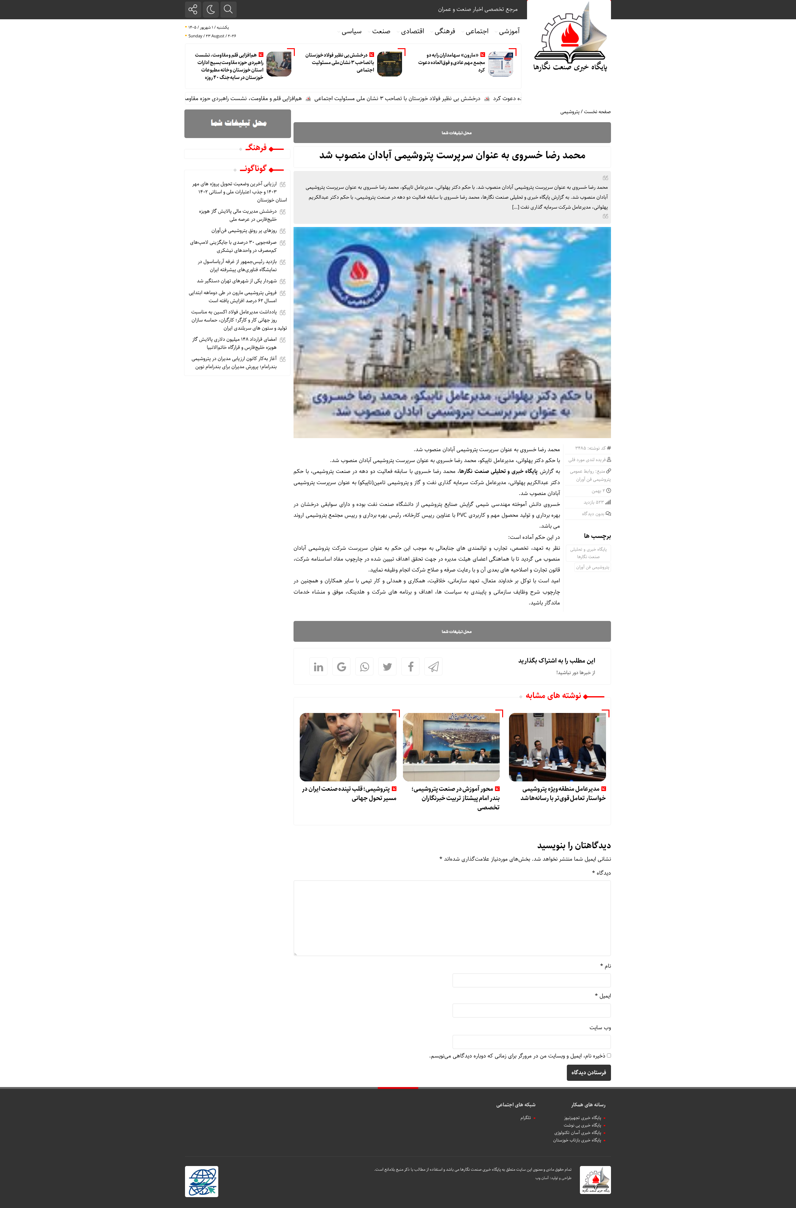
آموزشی (509, 31)
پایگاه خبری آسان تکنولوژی (577, 1132)
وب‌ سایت (600, 1027)
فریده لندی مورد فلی (587, 460)
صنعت (381, 31)
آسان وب (542, 1178)
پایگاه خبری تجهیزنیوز (582, 1118)
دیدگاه (601, 873)
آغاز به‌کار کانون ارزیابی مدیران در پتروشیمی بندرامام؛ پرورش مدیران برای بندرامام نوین (234, 362)
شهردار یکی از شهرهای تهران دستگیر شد (237, 281)
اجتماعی (477, 31)
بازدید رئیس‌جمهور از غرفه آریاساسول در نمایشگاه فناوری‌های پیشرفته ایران (237, 265)
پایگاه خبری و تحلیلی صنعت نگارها (588, 553)
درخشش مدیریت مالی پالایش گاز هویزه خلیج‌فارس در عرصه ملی (238, 215)
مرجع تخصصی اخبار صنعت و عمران (478, 9)
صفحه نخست (597, 112)
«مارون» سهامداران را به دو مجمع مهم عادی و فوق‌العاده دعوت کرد (451, 62)
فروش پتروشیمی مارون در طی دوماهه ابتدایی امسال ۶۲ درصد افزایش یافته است (233, 297)
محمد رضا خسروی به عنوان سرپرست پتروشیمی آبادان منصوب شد (452, 155)
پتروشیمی (570, 112)
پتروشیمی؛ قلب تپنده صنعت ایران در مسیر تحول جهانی (349, 794)
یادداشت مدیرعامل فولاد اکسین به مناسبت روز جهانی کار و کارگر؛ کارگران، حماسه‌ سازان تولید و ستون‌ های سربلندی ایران (239, 320)
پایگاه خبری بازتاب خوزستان (577, 1140)
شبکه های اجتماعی (515, 1105)
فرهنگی (445, 31)
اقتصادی (412, 31)
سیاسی (352, 31)
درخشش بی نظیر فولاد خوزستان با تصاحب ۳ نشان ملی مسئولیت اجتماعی (339, 62)
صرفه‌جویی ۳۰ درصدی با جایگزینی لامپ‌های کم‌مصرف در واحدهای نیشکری (233, 246)
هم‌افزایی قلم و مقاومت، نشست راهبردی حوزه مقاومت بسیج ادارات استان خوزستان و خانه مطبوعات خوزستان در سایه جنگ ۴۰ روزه (229, 66)
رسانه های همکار (588, 1105)
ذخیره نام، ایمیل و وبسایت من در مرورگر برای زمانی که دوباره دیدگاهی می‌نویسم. (517, 1056)
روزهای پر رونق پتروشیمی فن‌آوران (244, 230)
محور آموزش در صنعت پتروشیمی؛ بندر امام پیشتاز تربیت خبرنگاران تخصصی (455, 798)
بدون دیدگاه (593, 514)
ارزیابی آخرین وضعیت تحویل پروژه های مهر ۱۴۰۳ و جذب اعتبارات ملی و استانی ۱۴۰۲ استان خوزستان (239, 192)
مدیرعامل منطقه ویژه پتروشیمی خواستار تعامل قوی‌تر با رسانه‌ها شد (563, 794)
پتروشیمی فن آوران (592, 567)
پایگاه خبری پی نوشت (582, 1125)
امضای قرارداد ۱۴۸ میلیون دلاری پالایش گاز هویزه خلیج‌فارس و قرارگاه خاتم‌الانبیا (234, 343)
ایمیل (603, 996)
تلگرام (526, 1118)
